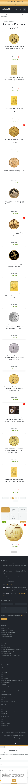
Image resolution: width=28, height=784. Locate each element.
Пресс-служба (5, 725)
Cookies (9, 777)
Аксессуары (4, 641)
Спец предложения (6, 694)
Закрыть (2, 746)
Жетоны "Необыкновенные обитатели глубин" (12, 649)
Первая (4, 497)
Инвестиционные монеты (7, 630)
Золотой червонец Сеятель (8, 638)
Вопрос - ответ (5, 678)
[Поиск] (16, 10)
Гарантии (4, 674)
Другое (3, 660)
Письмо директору (6, 723)
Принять (14, 780)
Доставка (4, 667)
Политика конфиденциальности (8, 686)
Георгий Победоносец (7, 636)
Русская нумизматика (6, 647)
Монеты (4, 684)
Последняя (23, 497)
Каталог (3, 625)
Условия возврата (6, 682)
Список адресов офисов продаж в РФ (11, 576)
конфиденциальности (20, 777)
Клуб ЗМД (4, 672)
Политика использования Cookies (9, 688)
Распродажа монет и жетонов (8, 701)
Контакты (4, 719)
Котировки (4, 713)
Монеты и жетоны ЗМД (7, 634)
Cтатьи (3, 709)
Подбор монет (5, 697)
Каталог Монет (5, 628)
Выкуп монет (5, 676)
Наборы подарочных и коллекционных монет (11, 655)
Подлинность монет (6, 670)
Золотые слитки (5, 640)
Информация (5, 664)
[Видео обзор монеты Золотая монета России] (24, 404)
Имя (1, 758)
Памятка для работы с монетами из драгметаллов (12, 680)
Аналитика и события (6, 707)
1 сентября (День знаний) (7, 643)
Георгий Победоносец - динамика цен (10, 711)
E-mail (1, 764)
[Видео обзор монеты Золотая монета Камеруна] (25, 525)
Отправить (4, 618)
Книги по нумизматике (7, 659)
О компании (5, 716)
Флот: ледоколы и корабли (8, 651)
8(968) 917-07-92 (14, 593)
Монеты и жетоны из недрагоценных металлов (12, 657)
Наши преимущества (6, 721)
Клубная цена (13, 57)
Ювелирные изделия (6, 653)
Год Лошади (4, 645)
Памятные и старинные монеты (8, 632)
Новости (3, 704)
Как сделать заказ (6, 669)
